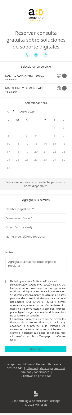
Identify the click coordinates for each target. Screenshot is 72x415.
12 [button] (27, 143)
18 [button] (17, 151)
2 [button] (63, 127)
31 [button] (8, 167)
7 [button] (45, 135)
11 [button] (17, 143)
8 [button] (54, 135)
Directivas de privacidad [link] (36, 376)
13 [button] (36, 143)
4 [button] (17, 135)
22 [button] (54, 151)
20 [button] (36, 151)
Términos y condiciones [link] (34, 372)
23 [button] (63, 151)
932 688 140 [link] (14, 368)
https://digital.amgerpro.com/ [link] (46, 368)
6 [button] (36, 135)
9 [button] (63, 135)
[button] (8, 111)
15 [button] (54, 143)
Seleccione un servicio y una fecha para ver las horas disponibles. (36, 184)
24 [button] (8, 159)
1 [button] (54, 127)
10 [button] (8, 143)
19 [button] (27, 151)
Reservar (36, 349)
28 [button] (45, 159)
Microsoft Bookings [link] (48, 401)
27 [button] (36, 159)
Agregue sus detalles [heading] (36, 200)
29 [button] (54, 159)
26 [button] (27, 159)
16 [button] (63, 143)
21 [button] (45, 151)
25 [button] (17, 159)
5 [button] (27, 135)
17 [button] (8, 151)
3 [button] (8, 135)
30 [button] (63, 159)
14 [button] (45, 143)
